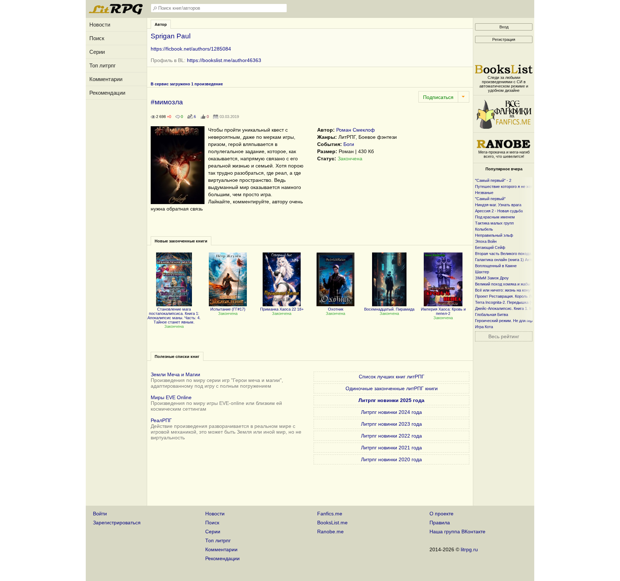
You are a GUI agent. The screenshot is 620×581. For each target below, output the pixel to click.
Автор (161, 24)
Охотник (335, 309)
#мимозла (167, 102)
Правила (439, 522)
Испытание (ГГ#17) (227, 309)
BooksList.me (332, 522)
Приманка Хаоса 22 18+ (282, 309)
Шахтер (482, 272)
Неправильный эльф (494, 235)
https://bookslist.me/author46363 (224, 60)
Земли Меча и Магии (175, 374)
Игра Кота (484, 327)
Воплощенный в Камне (496, 266)
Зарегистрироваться (117, 522)
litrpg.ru (469, 549)
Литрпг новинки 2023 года (391, 424)
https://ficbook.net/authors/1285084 (191, 49)
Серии (97, 52)
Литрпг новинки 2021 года (391, 447)
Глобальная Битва (491, 314)
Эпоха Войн (486, 241)
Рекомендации (107, 93)
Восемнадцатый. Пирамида (389, 309)
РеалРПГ (161, 420)
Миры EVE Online (171, 397)
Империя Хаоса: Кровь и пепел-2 (443, 311)
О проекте (441, 513)
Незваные (484, 192)
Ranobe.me (330, 531)
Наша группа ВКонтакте (457, 531)
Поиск (96, 38)
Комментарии (105, 79)
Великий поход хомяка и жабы (502, 284)
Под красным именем (495, 217)
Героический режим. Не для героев (507, 320)
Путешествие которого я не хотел (506, 186)
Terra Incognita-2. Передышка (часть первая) (516, 302)
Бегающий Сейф (490, 247)
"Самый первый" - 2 (493, 180)
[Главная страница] (116, 12)
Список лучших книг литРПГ (391, 376)
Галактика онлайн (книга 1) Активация (509, 260)
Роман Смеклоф (355, 130)
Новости (99, 25)
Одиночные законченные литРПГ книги (392, 388)
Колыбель (484, 229)
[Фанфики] (503, 127)
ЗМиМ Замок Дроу (492, 278)
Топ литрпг (102, 65)
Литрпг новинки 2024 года (391, 412)
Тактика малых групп (494, 223)
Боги (348, 144)
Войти (100, 513)
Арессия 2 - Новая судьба (499, 211)
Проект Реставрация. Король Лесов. (508, 296)
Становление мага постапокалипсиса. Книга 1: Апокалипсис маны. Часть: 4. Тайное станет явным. (174, 315)
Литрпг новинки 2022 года (391, 436)
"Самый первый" (490, 199)
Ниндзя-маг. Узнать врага (498, 205)
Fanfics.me (329, 513)
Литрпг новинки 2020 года (391, 459)
